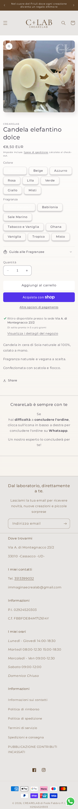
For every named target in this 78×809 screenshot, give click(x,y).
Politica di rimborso (23, 709)
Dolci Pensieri (19, 207)
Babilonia (50, 207)
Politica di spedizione (25, 718)
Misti (33, 190)
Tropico (38, 236)
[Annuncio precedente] (4, 5)
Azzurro (60, 170)
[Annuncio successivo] (73, 5)
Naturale (15, 170)
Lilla (30, 180)
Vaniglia (14, 236)
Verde (50, 180)
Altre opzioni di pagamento (39, 307)
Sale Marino (18, 217)
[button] (5, 22)
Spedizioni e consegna (26, 737)
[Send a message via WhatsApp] (70, 801)
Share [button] (12, 380)
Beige (38, 170)
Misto (60, 236)
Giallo (12, 190)
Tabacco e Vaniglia (23, 227)
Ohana (56, 227)
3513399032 (24, 578)
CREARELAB (31, 803)
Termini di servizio (22, 728)
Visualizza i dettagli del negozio (32, 333)
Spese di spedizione (36, 152)
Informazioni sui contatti (28, 700)
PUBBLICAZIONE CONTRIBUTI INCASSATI (32, 749)
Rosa (12, 180)
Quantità (9, 262)
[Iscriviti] (65, 523)
